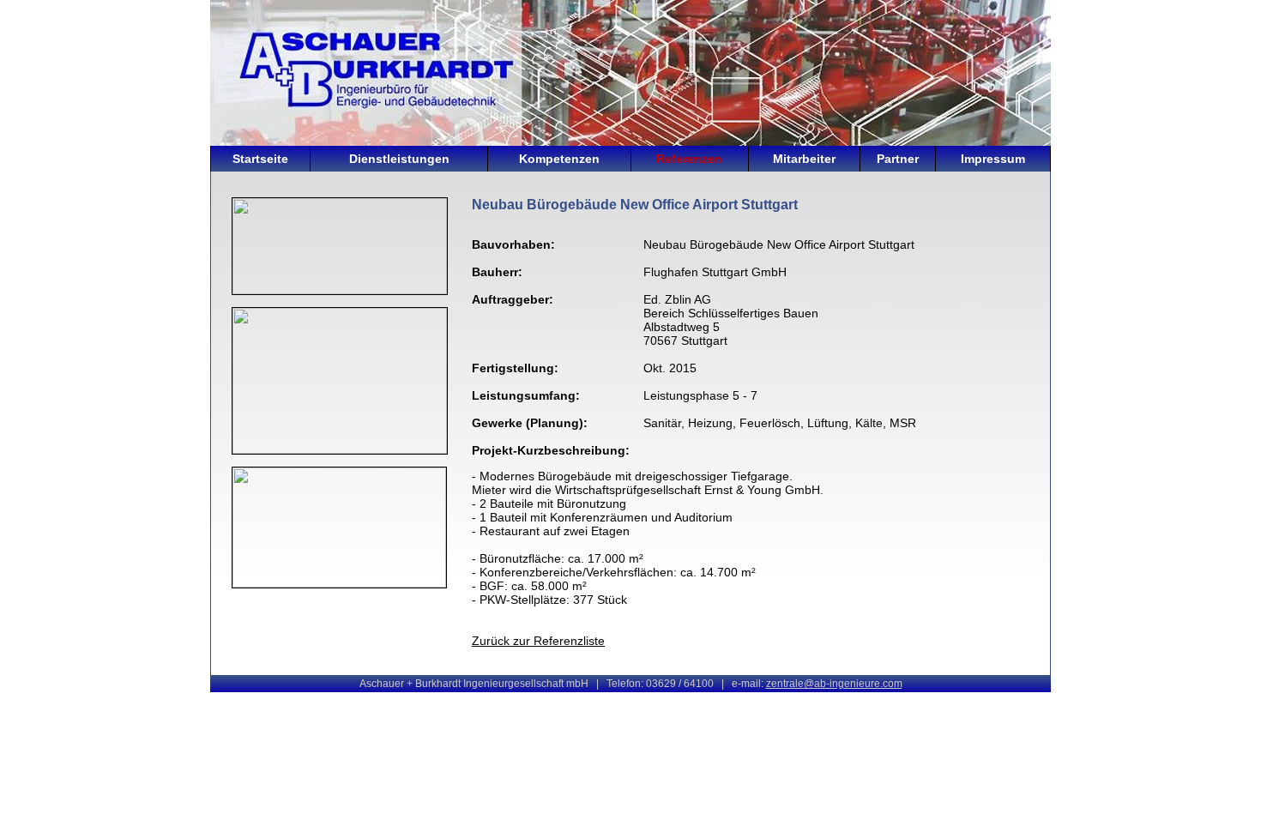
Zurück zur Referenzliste (538, 641)
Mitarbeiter (804, 159)
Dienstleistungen (399, 159)
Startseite (260, 159)
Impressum (993, 159)
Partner (898, 159)
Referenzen (689, 159)
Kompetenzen (559, 159)
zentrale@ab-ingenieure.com (834, 684)
